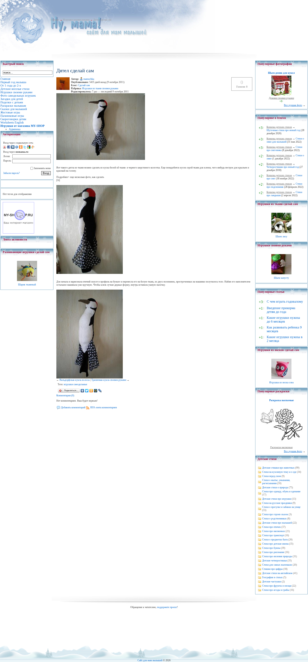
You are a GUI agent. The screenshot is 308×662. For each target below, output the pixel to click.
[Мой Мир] (95, 390)
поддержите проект (167, 607)
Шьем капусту (281, 277)
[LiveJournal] (100, 390)
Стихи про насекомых (273, 531)
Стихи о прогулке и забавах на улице (281, 507)
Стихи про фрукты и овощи (276, 585)
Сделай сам (84, 85)
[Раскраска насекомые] (281, 444)
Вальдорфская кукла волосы (75, 379)
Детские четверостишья (274, 560)
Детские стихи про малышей (277, 522)
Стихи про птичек (271, 526)
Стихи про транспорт (273, 535)
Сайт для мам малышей (149, 660)
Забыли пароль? (11, 173)
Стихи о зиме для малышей (285, 140)
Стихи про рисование (273, 552)
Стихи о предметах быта (275, 539)
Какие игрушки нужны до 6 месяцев (283, 319)
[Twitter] (87, 390)
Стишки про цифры (272, 568)
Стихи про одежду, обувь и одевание (281, 491)
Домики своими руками (281, 98)
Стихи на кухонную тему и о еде (279, 471)
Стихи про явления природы (277, 556)
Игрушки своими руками (76, 19)
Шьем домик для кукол (281, 72)
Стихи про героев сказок (275, 514)
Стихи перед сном (271, 476)
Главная (55, 19)
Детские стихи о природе (275, 487)
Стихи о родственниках (274, 518)
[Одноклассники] (91, 390)
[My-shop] (18, 232)
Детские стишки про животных (278, 467)
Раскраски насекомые (281, 447)
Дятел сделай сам (102, 19)
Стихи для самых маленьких (277, 564)
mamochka (88, 78)
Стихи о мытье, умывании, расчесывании (276, 482)
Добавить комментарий (73, 407)
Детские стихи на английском (277, 573)
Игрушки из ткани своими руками (100, 88)
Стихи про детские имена (275, 543)
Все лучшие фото (293, 105)
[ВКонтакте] (82, 390)
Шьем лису (281, 236)
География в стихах (272, 577)
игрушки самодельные (75, 384)
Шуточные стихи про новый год (283, 130)
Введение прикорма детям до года (281, 310)
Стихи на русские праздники (277, 503)
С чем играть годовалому (285, 301)
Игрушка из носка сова (281, 382)
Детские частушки (271, 581)
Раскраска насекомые (281, 400)
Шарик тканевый (27, 284)
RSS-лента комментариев (103, 407)
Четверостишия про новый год (283, 167)
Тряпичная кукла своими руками (108, 379)
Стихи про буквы (271, 547)
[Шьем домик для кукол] (281, 94)
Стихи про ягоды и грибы (275, 589)
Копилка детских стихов (279, 127)
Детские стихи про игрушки (276, 498)
